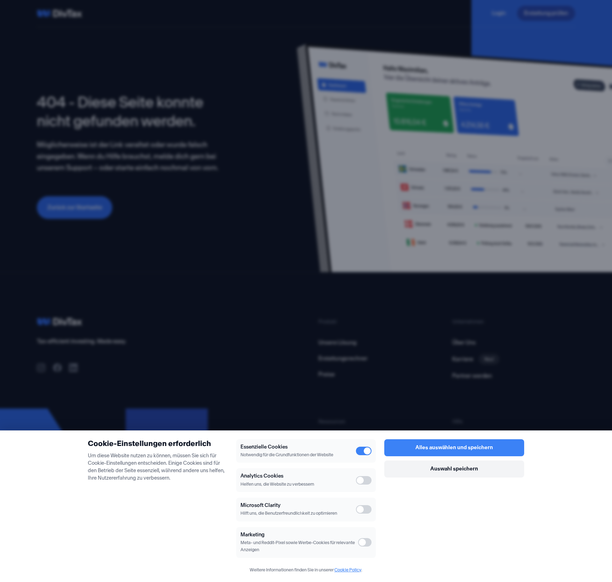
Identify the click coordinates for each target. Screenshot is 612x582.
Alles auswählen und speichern (454, 447)
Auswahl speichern (454, 468)
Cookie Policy (347, 569)
